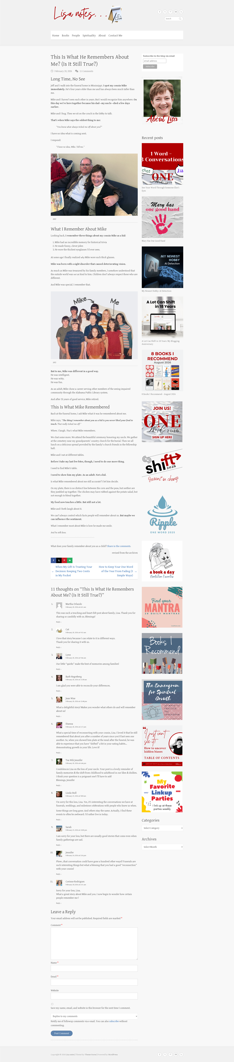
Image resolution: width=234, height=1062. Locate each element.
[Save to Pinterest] (64, 560)
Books (65, 35)
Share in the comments (118, 546)
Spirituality (89, 35)
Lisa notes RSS (181, 12)
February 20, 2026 (63, 71)
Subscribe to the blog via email (159, 56)
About (102, 35)
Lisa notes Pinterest (170, 12)
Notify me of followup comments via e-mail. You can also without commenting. (89, 1023)
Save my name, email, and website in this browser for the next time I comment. (90, 1008)
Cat (67, 629)
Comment (56, 925)
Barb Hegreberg (74, 676)
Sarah (69, 827)
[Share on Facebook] (53, 560)
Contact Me (115, 35)
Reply (58, 622)
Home (55, 35)
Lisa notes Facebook (159, 12)
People (76, 35)
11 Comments (86, 71)
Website (55, 990)
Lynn (68, 654)
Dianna (69, 723)
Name (54, 962)
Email (54, 976)
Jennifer (70, 852)
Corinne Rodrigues (75, 881)
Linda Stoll (71, 793)
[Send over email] (69, 560)
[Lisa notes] (87, 14)
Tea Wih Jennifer (74, 760)
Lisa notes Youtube (176, 12)
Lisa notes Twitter (165, 12)
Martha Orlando (74, 604)
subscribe (114, 1021)
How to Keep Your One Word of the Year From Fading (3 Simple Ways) (118, 571)
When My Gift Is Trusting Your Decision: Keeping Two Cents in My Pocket (71, 571)
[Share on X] (59, 560)
